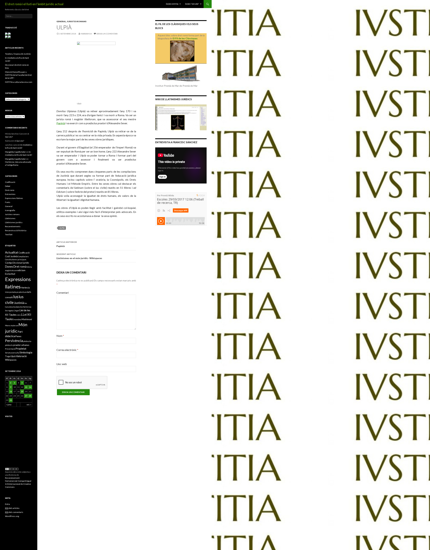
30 (11, 400)
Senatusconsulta (12, 353)
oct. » (29, 404)
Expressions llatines (14, 198)
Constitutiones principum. (16, 259)
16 (11, 391)
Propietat (20, 348)
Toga (7, 356)
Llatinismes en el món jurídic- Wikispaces (79, 256)
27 (26, 396)
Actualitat (11, 252)
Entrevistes (10, 194)
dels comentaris (14, 512)
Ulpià (62, 228)
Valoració (21, 356)
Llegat (16, 310)
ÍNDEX (172, 4)
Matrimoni (27, 319)
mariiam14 (86, 33)
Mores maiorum (11, 325)
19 (22, 391)
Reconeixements (12, 226)
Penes (18, 336)
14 (30, 387)
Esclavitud (10, 273)
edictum (21, 270)
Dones (9, 266)
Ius (15, 296)
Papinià (60, 123)
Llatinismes (10, 218)
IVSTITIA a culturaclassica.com (18, 82)
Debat (7, 186)
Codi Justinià (11, 256)
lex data (16, 307)
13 (26, 387)
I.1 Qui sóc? (19, 141)
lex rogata (9, 310)
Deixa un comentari (107, 33)
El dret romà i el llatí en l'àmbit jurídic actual (34, 4)
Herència (25, 287)
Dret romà (9, 190)
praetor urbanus (21, 345)
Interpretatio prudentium (16, 292)
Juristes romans (76, 21)
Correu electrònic (67, 349)
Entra (7, 504)
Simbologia (25, 352)
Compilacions (23, 256)
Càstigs (8, 262)
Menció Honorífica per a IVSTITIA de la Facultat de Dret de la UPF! (18, 75)
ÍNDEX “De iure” (192, 4)
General (61, 21)
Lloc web (61, 363)
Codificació (10, 182)
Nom (60, 335)
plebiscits (9, 345)
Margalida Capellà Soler (15, 152)
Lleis (19, 315)
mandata (17, 319)
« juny (8, 404)
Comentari (62, 292)
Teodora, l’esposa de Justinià (18, 54)
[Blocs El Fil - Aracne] (182, 51)
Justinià (19, 303)
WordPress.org (12, 516)
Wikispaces (10, 359)
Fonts (7, 202)
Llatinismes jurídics (14, 222)
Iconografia (10, 210)
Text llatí (8, 234)
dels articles (12, 508)
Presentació (10, 349)
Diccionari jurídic (21, 262)
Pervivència (14, 341)
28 (30, 396)
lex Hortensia (25, 307)
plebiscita (27, 341)
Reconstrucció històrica (15, 230)
